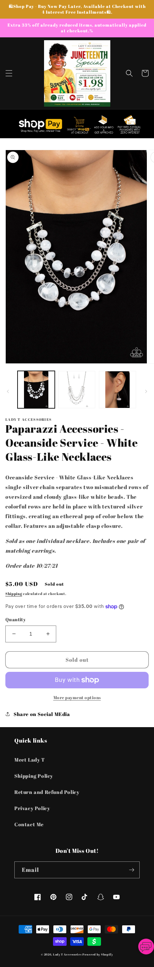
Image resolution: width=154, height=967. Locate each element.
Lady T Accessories (67, 954)
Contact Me (29, 824)
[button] (9, 73)
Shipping (13, 593)
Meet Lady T (29, 759)
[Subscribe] (131, 869)
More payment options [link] (77, 697)
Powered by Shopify (97, 954)
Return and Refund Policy (46, 792)
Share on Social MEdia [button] (42, 714)
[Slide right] (146, 391)
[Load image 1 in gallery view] (36, 389)
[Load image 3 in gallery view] (117, 389)
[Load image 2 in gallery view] (77, 389)
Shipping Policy (33, 775)
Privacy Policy (32, 808)
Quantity (15, 619)
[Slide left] (8, 391)
